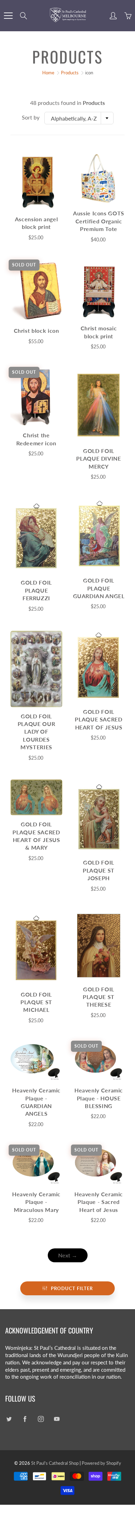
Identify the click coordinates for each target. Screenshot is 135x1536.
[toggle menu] (8, 15)
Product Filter (72, 1288)
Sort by (30, 117)
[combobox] (79, 118)
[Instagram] (41, 1419)
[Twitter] (9, 1419)
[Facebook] (25, 1419)
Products (70, 72)
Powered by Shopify (101, 1463)
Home (48, 72)
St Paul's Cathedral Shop (55, 1463)
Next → (67, 1255)
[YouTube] (57, 1419)
